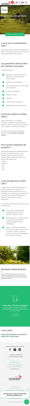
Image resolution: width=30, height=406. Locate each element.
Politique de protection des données (15, 390)
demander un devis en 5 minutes (15, 34)
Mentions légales (15, 386)
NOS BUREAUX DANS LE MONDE (16, 356)
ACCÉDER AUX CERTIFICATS (16, 354)
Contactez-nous (15, 362)
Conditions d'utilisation (15, 388)
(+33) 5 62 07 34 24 (15, 368)
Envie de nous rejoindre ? (15, 366)
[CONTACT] (16, 2)
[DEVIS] (12, 2)
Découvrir (15, 314)
